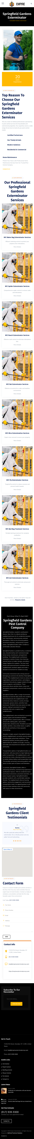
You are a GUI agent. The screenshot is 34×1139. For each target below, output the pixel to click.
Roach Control (7, 1067)
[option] (17, 833)
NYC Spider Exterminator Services (17, 286)
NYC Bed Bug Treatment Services (17, 529)
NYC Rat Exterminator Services (17, 384)
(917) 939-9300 (14, 900)
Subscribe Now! (16, 1003)
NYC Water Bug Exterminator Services (17, 237)
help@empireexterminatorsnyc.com (18, 1050)
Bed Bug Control (7, 1070)
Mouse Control (7, 1073)
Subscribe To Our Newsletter (12, 991)
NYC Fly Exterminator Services (17, 480)
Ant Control (6, 1064)
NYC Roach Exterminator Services (17, 335)
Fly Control (6, 1076)
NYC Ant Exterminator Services (17, 578)
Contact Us (6, 1079)
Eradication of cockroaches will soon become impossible (19, 1091)
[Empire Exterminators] (17, 3)
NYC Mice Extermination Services (17, 433)
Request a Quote (20, 600)
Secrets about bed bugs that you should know (20, 1101)
